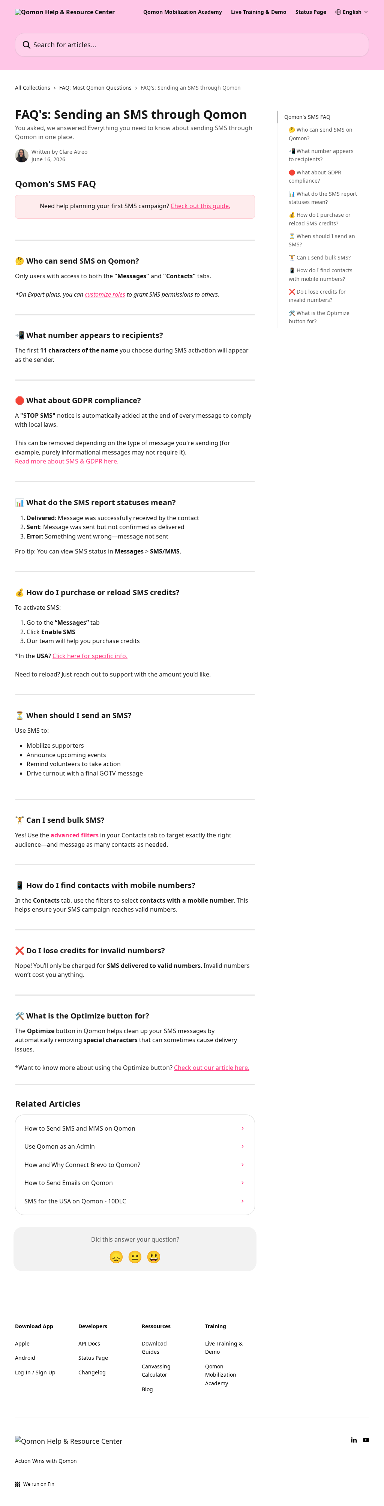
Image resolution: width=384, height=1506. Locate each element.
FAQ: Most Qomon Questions (95, 87)
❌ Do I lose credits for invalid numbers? (317, 295)
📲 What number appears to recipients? (321, 155)
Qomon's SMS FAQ (307, 116)
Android (25, 1357)
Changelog (92, 1372)
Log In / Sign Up (35, 1372)
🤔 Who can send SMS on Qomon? (320, 133)
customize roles (105, 294)
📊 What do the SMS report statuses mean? (323, 198)
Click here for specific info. (90, 656)
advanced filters (75, 835)
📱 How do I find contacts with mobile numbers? (320, 274)
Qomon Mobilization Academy (182, 12)
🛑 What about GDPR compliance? (315, 176)
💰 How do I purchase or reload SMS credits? (320, 218)
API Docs (89, 1343)
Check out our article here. (211, 1068)
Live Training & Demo (258, 12)
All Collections (32, 87)
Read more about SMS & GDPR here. (66, 461)
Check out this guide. (200, 206)
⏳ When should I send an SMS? (322, 240)
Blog (147, 1389)
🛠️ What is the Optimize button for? (319, 317)
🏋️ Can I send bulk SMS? (320, 257)
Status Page (311, 12)
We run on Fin (38, 1483)
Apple (22, 1343)
